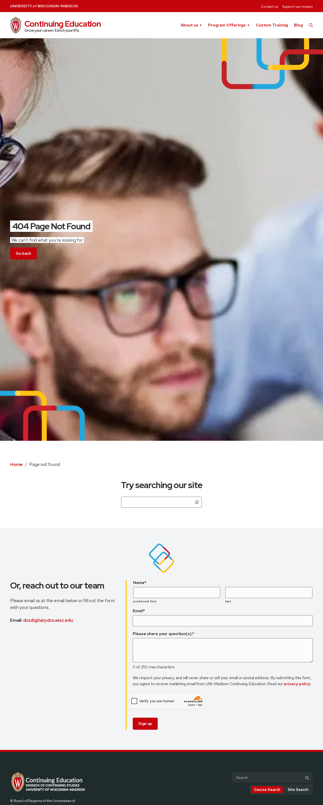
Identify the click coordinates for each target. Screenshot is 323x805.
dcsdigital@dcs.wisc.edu (48, 620)
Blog (298, 25)
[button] (311, 25)
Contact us (269, 6)
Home (16, 464)
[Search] (197, 502)
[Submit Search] (307, 778)
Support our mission (297, 6)
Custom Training (272, 25)
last (228, 601)
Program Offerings (227, 25)
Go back (23, 253)
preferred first (144, 601)
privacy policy (297, 683)
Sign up (145, 723)
